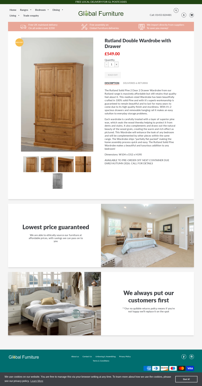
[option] (57, 95)
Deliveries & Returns (135, 83)
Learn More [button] (36, 381)
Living (13, 15)
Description (112, 83)
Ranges (24, 9)
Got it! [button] (186, 379)
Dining (56, 9)
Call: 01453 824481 (161, 14)
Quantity (110, 59)
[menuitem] (13, 9)
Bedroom (40, 9)
